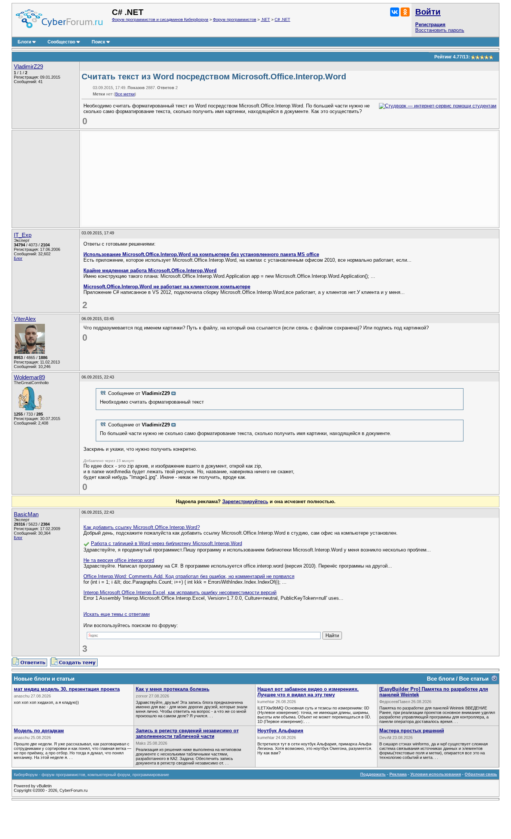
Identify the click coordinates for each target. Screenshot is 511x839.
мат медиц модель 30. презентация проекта (67, 689)
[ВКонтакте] (394, 11)
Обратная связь (481, 774)
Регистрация (430, 24)
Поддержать (373, 774)
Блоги (24, 42)
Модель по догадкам (39, 730)
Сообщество (61, 42)
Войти (428, 11)
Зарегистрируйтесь (245, 501)
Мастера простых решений (411, 730)
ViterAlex (25, 319)
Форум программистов (234, 19)
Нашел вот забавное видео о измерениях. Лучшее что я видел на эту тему (308, 691)
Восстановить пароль (439, 30)
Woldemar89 (29, 377)
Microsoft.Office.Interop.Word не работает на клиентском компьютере (166, 286)
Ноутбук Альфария (280, 730)
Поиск (98, 42)
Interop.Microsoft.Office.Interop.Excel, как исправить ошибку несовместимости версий (179, 592)
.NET (265, 19)
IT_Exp (22, 235)
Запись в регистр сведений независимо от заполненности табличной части (187, 733)
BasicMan (26, 514)
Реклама (398, 774)
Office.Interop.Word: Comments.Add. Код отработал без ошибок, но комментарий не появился (188, 576)
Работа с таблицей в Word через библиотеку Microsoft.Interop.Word (166, 543)
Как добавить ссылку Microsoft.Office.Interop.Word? (141, 527)
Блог (18, 258)
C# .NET (282, 19)
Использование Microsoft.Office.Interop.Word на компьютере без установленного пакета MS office (201, 254)
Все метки (125, 94)
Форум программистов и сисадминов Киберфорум (160, 19)
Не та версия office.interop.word (118, 560)
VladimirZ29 (28, 67)
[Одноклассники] (405, 11)
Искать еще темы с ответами (116, 614)
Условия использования (435, 774)
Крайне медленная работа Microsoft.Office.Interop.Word (150, 270)
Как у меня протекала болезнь (172, 689)
